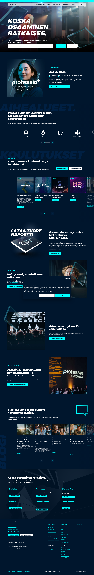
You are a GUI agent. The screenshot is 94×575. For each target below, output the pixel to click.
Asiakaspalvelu (64, 524)
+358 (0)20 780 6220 (12, 527)
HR (61, 525)
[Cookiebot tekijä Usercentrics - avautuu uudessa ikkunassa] (65, 278)
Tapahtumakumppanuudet (53, 540)
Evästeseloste (19, 571)
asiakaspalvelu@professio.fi (13, 529)
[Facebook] (9, 532)
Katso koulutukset (15, 495)
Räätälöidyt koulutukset (16, 508)
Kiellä (47, 295)
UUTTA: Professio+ (51, 524)
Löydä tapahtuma (76, 168)
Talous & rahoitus (64, 534)
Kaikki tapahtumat (78, 524)
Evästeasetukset (27, 571)
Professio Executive (66, 4)
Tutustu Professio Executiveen (17, 384)
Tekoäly (62, 535)
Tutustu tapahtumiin (57, 338)
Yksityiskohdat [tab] (47, 282)
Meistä (73, 4)
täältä (31, 548)
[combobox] (30, 46)
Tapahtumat (72, 46)
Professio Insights (56, 4)
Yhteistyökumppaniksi (68, 496)
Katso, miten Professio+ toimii (59, 86)
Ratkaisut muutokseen (42, 509)
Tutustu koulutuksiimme (16, 286)
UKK (62, 552)
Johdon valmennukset (52, 525)
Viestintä (62, 540)
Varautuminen (64, 539)
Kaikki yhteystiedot (13, 535)
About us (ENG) (64, 557)
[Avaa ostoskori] (83, 4)
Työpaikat (63, 551)
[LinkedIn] (12, 532)
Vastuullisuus (63, 554)
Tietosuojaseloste (11, 571)
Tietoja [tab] (63, 282)
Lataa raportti (55, 253)
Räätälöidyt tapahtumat (52, 538)
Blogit (49, 547)
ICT (61, 527)
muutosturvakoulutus (14, 282)
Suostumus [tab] (31, 282)
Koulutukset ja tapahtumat (39, 4)
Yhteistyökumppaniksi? (26, 535)
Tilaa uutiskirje (50, 549)
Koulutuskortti (50, 527)
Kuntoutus (63, 530)
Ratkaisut (49, 4)
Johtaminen (63, 529)
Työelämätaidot (64, 537)
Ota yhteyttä (66, 508)
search (81, 4)
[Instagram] (18, 532)
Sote (62, 532)
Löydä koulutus (61, 168)
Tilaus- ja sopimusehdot (65, 549)
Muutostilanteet (51, 529)
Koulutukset (60, 46)
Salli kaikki (63, 295)
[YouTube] (15, 532)
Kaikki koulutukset (64, 542)
